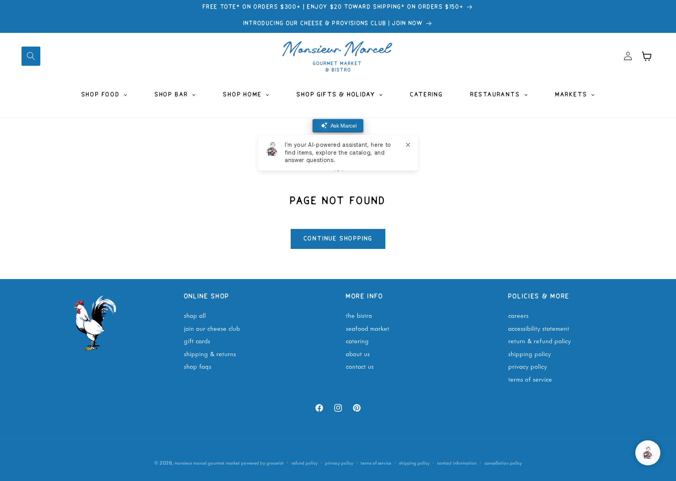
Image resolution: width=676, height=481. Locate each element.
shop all (195, 315)
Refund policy (304, 462)
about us (358, 353)
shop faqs (197, 365)
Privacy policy (339, 462)
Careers (518, 315)
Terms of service (376, 462)
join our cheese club (212, 327)
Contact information (456, 462)
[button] (31, 56)
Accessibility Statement (538, 327)
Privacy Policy (527, 365)
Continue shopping (338, 238)
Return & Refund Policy (539, 340)
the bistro (359, 315)
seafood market (367, 327)
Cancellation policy (503, 462)
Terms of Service (530, 378)
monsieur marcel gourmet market (207, 462)
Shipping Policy (529, 353)
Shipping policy (414, 462)
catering (357, 340)
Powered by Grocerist (262, 462)
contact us (360, 365)
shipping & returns (210, 353)
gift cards (197, 340)
